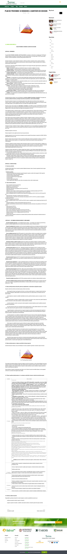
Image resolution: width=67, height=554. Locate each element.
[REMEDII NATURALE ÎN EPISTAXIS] (51, 32)
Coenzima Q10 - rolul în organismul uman (57, 75)
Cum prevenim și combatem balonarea (57, 24)
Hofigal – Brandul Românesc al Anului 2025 (58, 21)
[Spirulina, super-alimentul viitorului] (51, 28)
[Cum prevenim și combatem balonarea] (51, 24)
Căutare (37, 3)
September (52, 51)
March (52, 62)
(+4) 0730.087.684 (40, 542)
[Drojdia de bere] (51, 83)
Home (28, 13)
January (52, 49)
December (52, 43)
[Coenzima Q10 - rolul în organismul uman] (51, 75)
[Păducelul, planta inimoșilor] (51, 79)
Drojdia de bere (56, 81)
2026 (50, 65)
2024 (50, 60)
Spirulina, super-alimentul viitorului (57, 28)
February (52, 66)
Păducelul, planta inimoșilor (57, 78)
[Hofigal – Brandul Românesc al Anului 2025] (51, 21)
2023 (50, 52)
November (52, 59)
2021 (50, 45)
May (51, 40)
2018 (50, 39)
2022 (50, 48)
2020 (50, 42)
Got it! (44, 552)
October (52, 58)
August (52, 55)
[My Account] (61, 2)
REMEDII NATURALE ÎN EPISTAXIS (58, 31)
